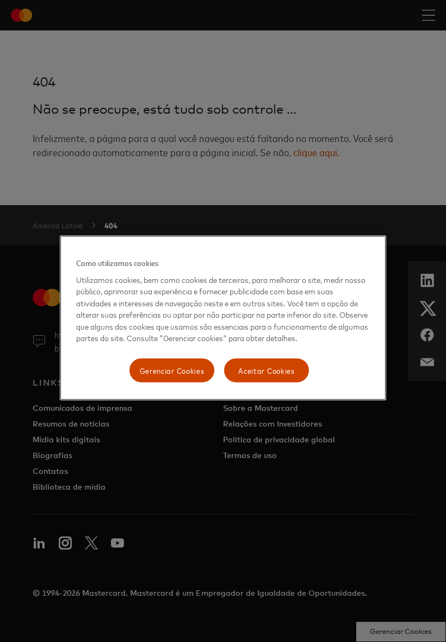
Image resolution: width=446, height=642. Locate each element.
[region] (223, 318)
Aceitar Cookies (266, 370)
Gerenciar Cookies (172, 370)
